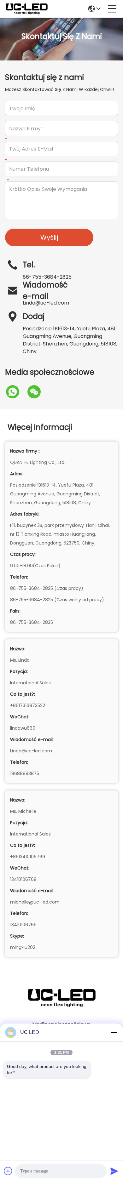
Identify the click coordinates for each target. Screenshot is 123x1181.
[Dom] (61, 1005)
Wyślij (49, 237)
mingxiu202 (22, 947)
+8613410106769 (27, 856)
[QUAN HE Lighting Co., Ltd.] (26, 8)
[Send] (114, 1171)
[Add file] (8, 1171)
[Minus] (114, 1032)
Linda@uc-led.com (46, 302)
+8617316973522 (27, 705)
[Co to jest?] (15, 391)
